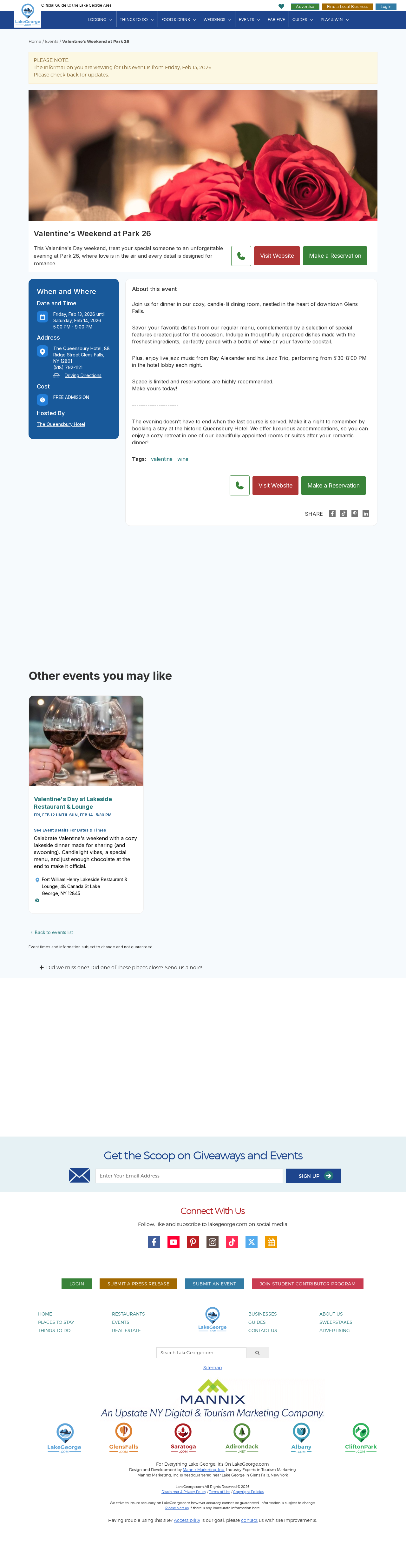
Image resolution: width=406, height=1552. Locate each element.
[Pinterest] (354, 513)
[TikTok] (343, 513)
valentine (162, 459)
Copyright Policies (248, 1491)
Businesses (262, 1314)
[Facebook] (332, 513)
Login (386, 6)
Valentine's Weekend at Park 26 (95, 41)
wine (182, 459)
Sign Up (310, 1176)
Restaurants (128, 1314)
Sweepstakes (335, 1322)
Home (35, 41)
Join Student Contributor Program (308, 1283)
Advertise (305, 6)
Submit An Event (214, 1283)
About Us (331, 1314)
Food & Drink (175, 19)
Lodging (97, 19)
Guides (299, 19)
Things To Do (134, 19)
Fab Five (276, 19)
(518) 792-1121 (67, 367)
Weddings (214, 19)
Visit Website (277, 255)
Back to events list (54, 932)
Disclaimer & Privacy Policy (183, 1491)
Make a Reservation (335, 255)
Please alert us (177, 1508)
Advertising (334, 1330)
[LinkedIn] (366, 513)
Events (246, 19)
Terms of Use (219, 1491)
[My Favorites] (281, 6)
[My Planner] (271, 1242)
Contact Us (262, 1330)
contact (249, 1520)
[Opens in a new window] (123, 1437)
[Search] (257, 1352)
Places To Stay (56, 1322)
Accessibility (187, 1520)
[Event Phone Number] (241, 256)
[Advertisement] (203, 1059)
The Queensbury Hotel (61, 424)
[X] (252, 1242)
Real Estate (126, 1330)
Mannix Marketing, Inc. (204, 1470)
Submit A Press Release (138, 1283)
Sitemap (212, 1367)
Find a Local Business (347, 6)
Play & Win (332, 19)
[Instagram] (212, 1242)
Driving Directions (83, 375)
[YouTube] (173, 1242)
